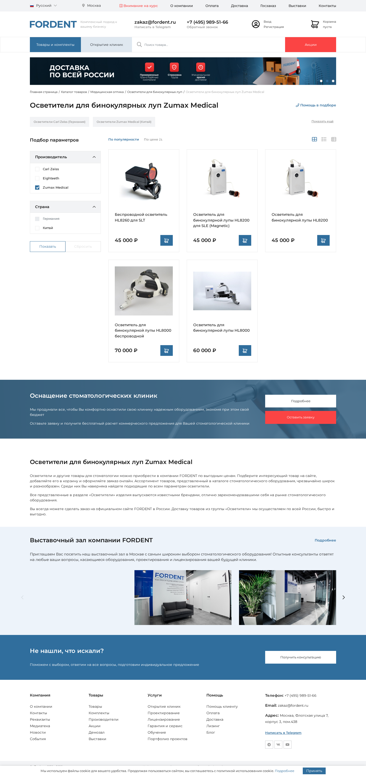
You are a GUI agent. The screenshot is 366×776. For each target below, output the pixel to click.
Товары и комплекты (55, 44)
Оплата (212, 5)
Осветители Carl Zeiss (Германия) (59, 122)
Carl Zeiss (51, 169)
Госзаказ (268, 5)
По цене (151, 139)
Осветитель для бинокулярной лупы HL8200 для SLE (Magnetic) (221, 220)
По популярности (123, 139)
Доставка (239, 5)
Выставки (297, 5)
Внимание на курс (140, 5)
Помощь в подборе (317, 105)
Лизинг (213, 726)
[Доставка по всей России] (183, 71)
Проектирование (164, 713)
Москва (93, 5)
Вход (267, 21)
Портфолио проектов (167, 739)
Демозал (97, 732)
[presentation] (22, 597)
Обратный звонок (202, 27)
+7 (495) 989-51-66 (207, 22)
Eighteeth (51, 178)
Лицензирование (164, 719)
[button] (321, 80)
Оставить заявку (300, 417)
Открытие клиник (106, 44)
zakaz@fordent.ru (155, 22)
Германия (51, 219)
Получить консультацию (300, 657)
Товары (95, 706)
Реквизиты (40, 719)
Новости (38, 732)
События (38, 739)
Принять (314, 771)
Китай (48, 228)
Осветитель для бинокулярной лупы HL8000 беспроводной (143, 330)
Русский (44, 5)
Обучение (157, 732)
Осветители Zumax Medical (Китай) (124, 122)
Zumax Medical (55, 187)
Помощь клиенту (222, 706)
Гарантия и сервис (165, 726)
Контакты (327, 5)
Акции (311, 44)
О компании (181, 5)
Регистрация (274, 27)
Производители (104, 719)
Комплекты (99, 713)
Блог (210, 732)
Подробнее (300, 401)
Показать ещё (322, 121)
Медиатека (40, 726)
